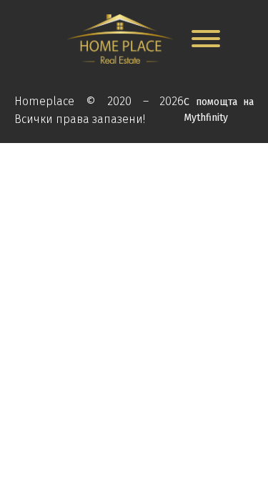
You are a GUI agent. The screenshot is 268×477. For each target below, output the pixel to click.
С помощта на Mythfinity (219, 110)
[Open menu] (206, 38)
